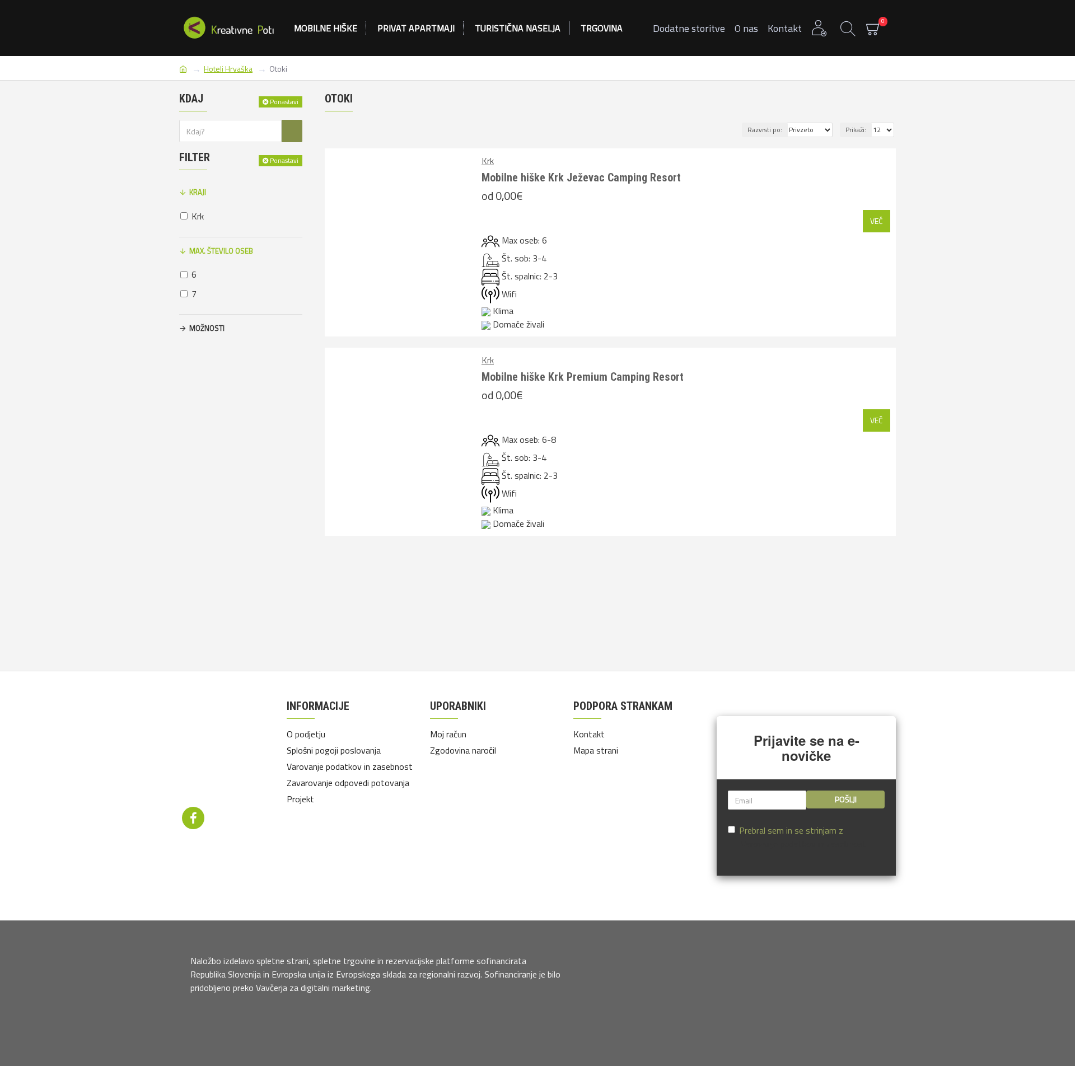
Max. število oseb (221, 250)
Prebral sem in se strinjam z (803, 837)
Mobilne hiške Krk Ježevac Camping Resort (581, 177)
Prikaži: (855, 129)
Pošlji (846, 799)
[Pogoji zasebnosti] (227, 747)
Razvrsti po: (764, 129)
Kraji (197, 192)
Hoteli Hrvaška (228, 68)
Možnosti (207, 328)
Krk (488, 160)
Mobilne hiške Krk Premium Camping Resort (583, 377)
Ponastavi (284, 101)
